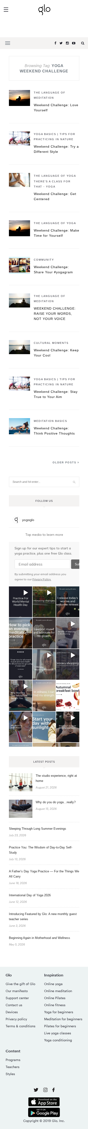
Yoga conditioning (58, 1040)
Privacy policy (16, 1019)
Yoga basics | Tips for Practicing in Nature (54, 137)
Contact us (14, 1005)
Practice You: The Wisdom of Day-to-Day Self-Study (40, 850)
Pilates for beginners (60, 1026)
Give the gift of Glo (20, 984)
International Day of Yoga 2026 (30, 895)
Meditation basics (50, 421)
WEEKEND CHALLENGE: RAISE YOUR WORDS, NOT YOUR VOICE (55, 314)
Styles (10, 1074)
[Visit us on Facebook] (53, 1090)
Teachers (12, 1067)
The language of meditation (49, 95)
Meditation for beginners (63, 1019)
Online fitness (54, 1005)
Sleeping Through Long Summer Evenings (37, 828)
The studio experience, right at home (56, 778)
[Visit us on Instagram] (46, 1090)
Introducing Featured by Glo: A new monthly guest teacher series (43, 916)
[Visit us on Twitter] (36, 1090)
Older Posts (65, 462)
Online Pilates (54, 998)
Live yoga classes (57, 1033)
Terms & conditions (20, 1026)
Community (44, 259)
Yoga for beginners (58, 1012)
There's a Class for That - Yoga (52, 184)
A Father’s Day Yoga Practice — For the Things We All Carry (44, 874)
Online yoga (53, 984)
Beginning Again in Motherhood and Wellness (39, 938)
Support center (17, 998)
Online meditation (58, 991)
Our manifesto (17, 991)
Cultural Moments (51, 342)
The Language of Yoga (55, 175)
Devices (12, 1012)
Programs (13, 1060)
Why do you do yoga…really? (56, 802)
